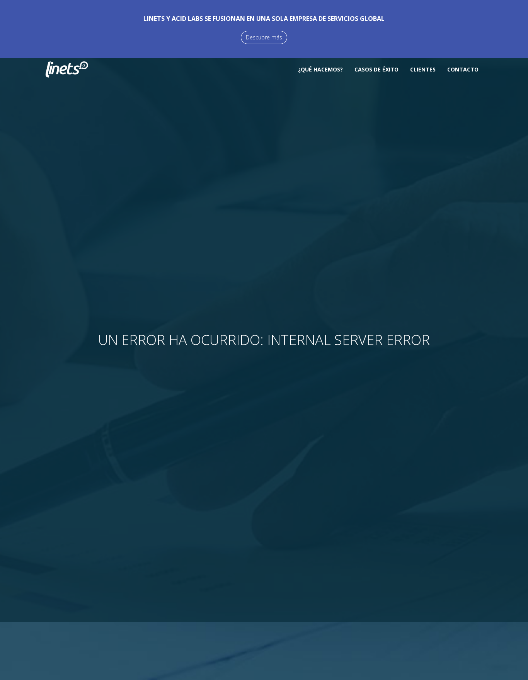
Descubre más (264, 37)
